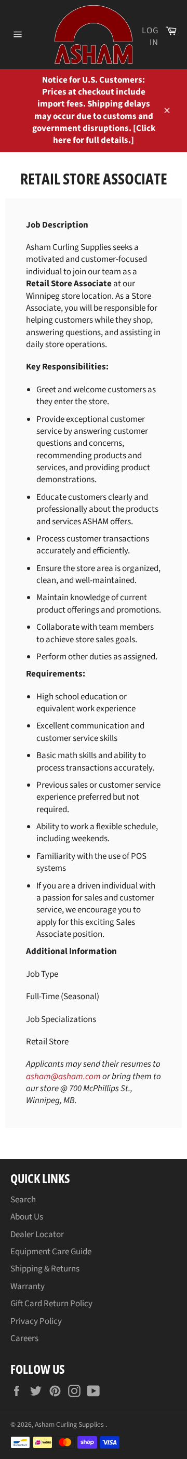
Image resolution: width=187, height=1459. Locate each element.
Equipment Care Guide (50, 1251)
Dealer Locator (37, 1234)
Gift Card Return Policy (51, 1303)
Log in (150, 36)
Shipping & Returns (44, 1269)
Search (23, 1199)
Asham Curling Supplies (70, 1424)
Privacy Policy (36, 1321)
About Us (26, 1217)
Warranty (27, 1286)
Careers (24, 1338)
